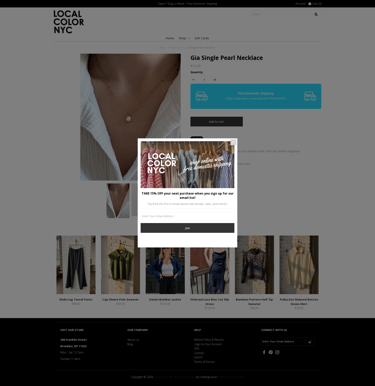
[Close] (233, 142)
